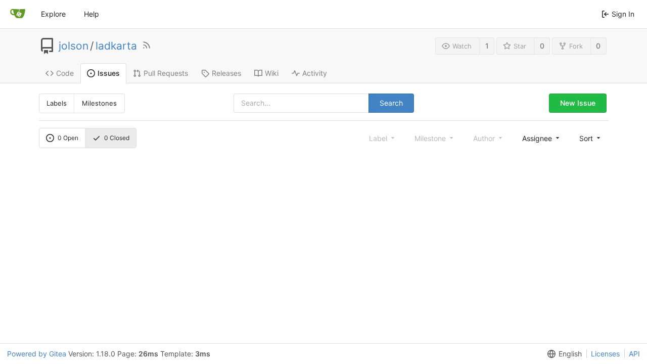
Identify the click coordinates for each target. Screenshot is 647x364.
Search (391, 103)
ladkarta (116, 46)
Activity (314, 73)
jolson (73, 46)
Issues (109, 73)
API (634, 353)
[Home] (17, 14)
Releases (226, 73)
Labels (57, 103)
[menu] (542, 138)
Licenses (605, 353)
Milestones (99, 103)
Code (65, 73)
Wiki (272, 73)
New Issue (577, 103)
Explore (53, 14)
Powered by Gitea (36, 353)
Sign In (623, 14)
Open (68, 138)
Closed (116, 138)
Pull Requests (166, 73)
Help (91, 14)
